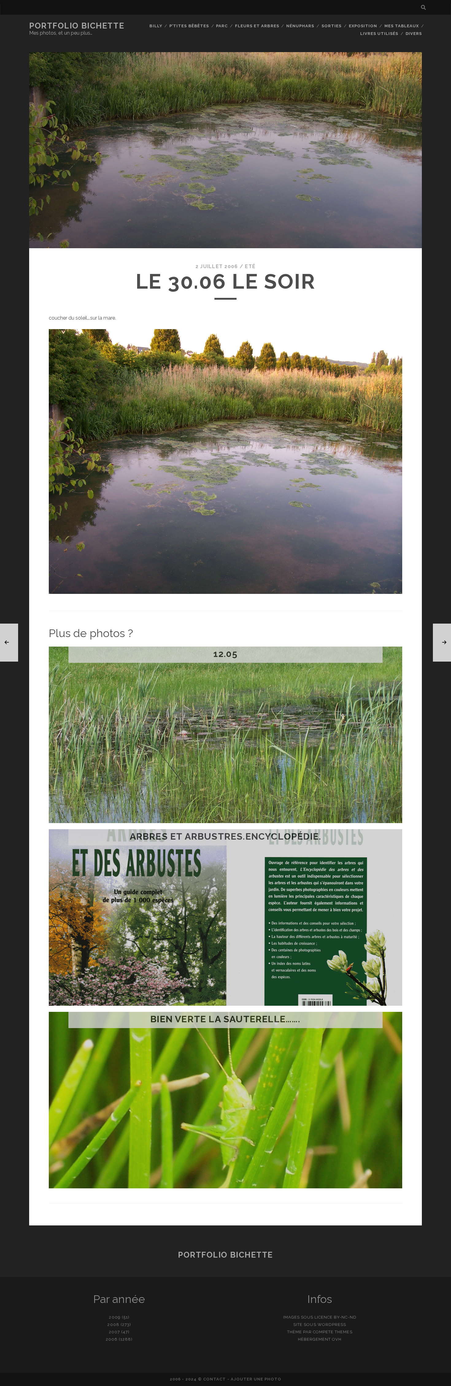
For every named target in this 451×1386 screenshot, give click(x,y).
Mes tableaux (401, 26)
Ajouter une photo (256, 1379)
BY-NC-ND (345, 1317)
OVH (336, 1339)
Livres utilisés (379, 33)
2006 (112, 1339)
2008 (113, 1324)
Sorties (331, 26)
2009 (114, 1317)
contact (214, 1379)
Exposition (363, 26)
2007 (114, 1332)
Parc (222, 26)
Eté (250, 266)
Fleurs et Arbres (257, 26)
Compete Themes (333, 1332)
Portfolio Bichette (76, 25)
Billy (155, 26)
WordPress (332, 1324)
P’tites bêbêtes (189, 26)
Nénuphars (300, 26)
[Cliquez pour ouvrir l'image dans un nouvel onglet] (225, 592)
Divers (414, 33)
